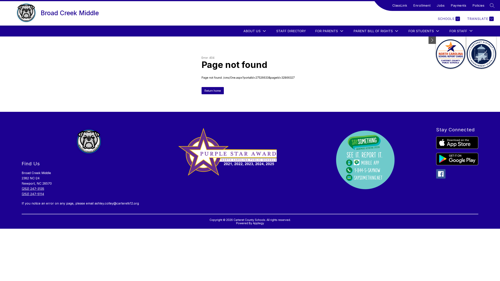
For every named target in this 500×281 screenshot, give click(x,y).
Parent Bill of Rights (373, 31)
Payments (458, 5)
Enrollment (421, 5)
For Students (421, 31)
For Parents (326, 31)
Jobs (441, 5)
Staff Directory (291, 31)
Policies (478, 5)
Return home (212, 90)
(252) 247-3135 (33, 189)
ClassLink (399, 5)
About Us (252, 31)
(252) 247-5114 (33, 194)
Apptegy (258, 223)
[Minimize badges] (432, 40)
